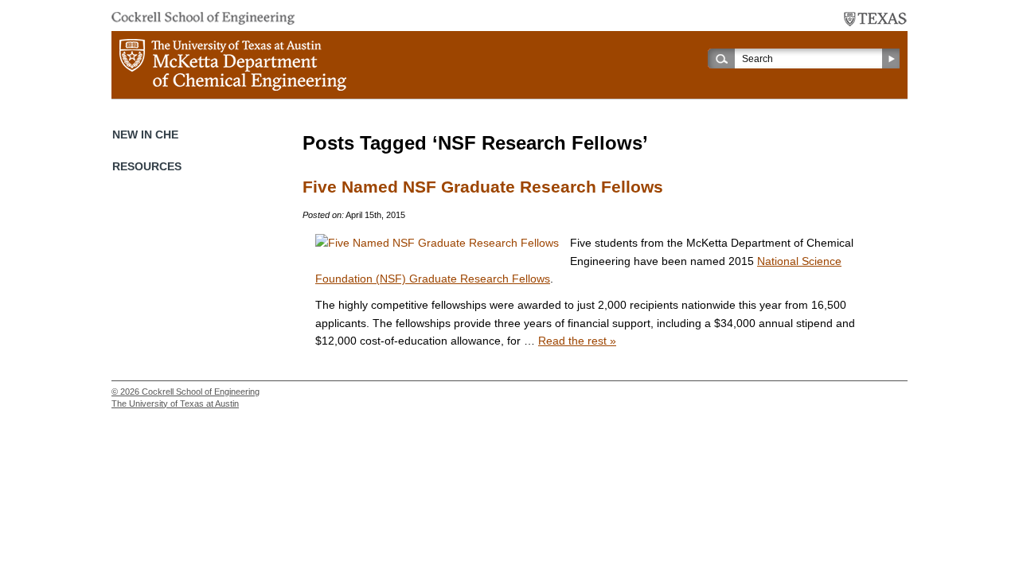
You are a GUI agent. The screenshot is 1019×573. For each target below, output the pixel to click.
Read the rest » (577, 340)
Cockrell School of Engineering (201, 391)
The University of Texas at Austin (175, 403)
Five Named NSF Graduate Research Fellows (483, 187)
